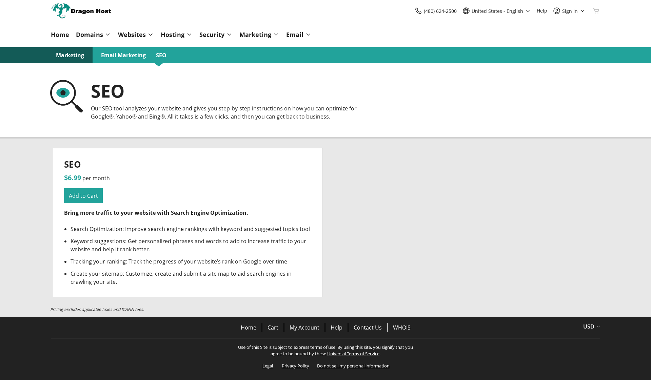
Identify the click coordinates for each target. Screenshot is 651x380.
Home (248, 327)
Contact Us (368, 327)
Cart (273, 327)
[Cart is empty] (596, 10)
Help (336, 327)
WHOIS (402, 327)
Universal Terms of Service (353, 354)
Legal (267, 366)
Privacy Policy (295, 366)
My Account (304, 327)
